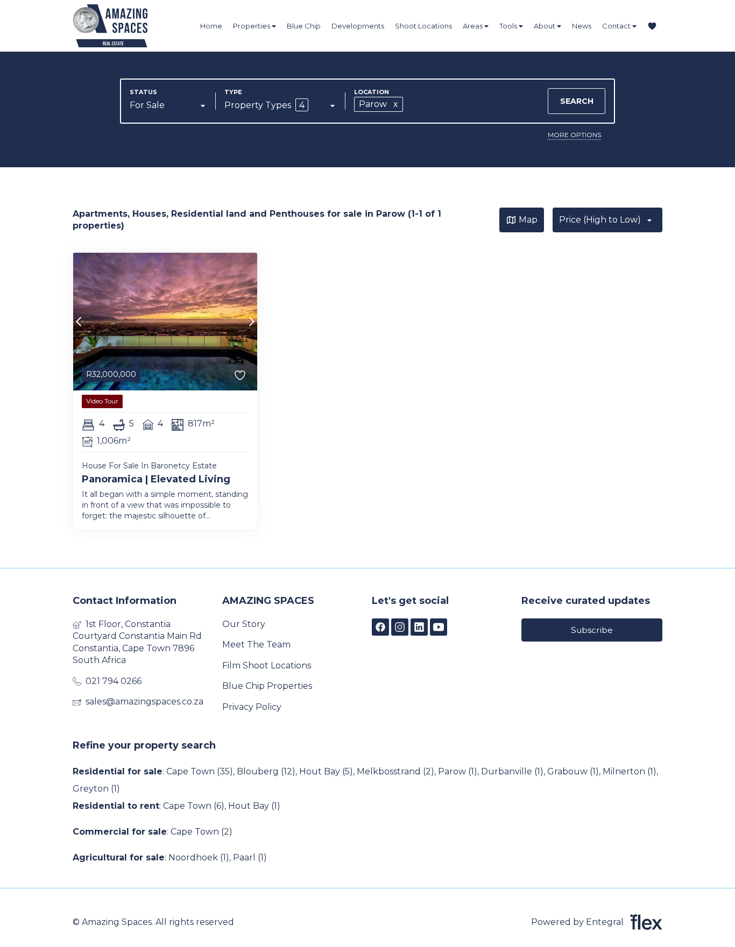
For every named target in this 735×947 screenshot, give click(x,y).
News (581, 26)
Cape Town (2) (201, 832)
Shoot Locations (423, 26)
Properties (252, 26)
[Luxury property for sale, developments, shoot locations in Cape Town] (132, 25)
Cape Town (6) (193, 806)
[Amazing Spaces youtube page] (438, 627)
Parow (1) (457, 771)
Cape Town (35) (199, 771)
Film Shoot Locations (266, 665)
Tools (509, 26)
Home (211, 26)
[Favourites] (652, 26)
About (545, 26)
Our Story (243, 624)
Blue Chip (304, 26)
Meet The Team (256, 644)
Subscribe (592, 630)
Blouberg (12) (266, 771)
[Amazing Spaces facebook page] (380, 627)
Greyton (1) (96, 789)
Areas (473, 26)
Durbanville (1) (512, 771)
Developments (357, 26)
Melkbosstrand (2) (395, 771)
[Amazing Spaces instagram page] (399, 627)
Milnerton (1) (629, 771)
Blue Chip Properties (267, 686)
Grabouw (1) (573, 771)
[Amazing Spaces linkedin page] (419, 627)
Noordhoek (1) (198, 857)
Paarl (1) (250, 857)
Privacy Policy (251, 707)
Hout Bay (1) (254, 806)
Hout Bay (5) (326, 771)
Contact (617, 26)
